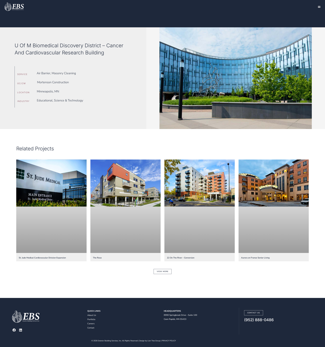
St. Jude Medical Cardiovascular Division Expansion (42, 257)
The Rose (97, 257)
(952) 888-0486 (259, 320)
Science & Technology (68, 100)
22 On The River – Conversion (180, 257)
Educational (45, 100)
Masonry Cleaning (64, 73)
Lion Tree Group (154, 341)
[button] (319, 7)
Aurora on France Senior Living (255, 257)
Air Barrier (43, 73)
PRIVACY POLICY (169, 341)
